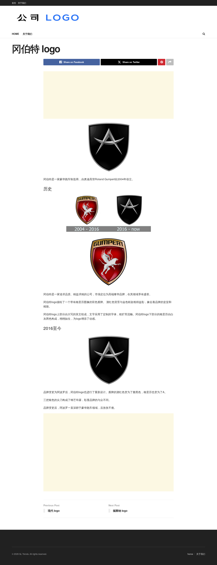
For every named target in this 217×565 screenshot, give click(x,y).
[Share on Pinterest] (161, 62)
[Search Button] (204, 34)
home (15, 33)
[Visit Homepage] (48, 17)
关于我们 (22, 2)
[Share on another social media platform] (170, 62)
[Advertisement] (108, 95)
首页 (14, 2)
